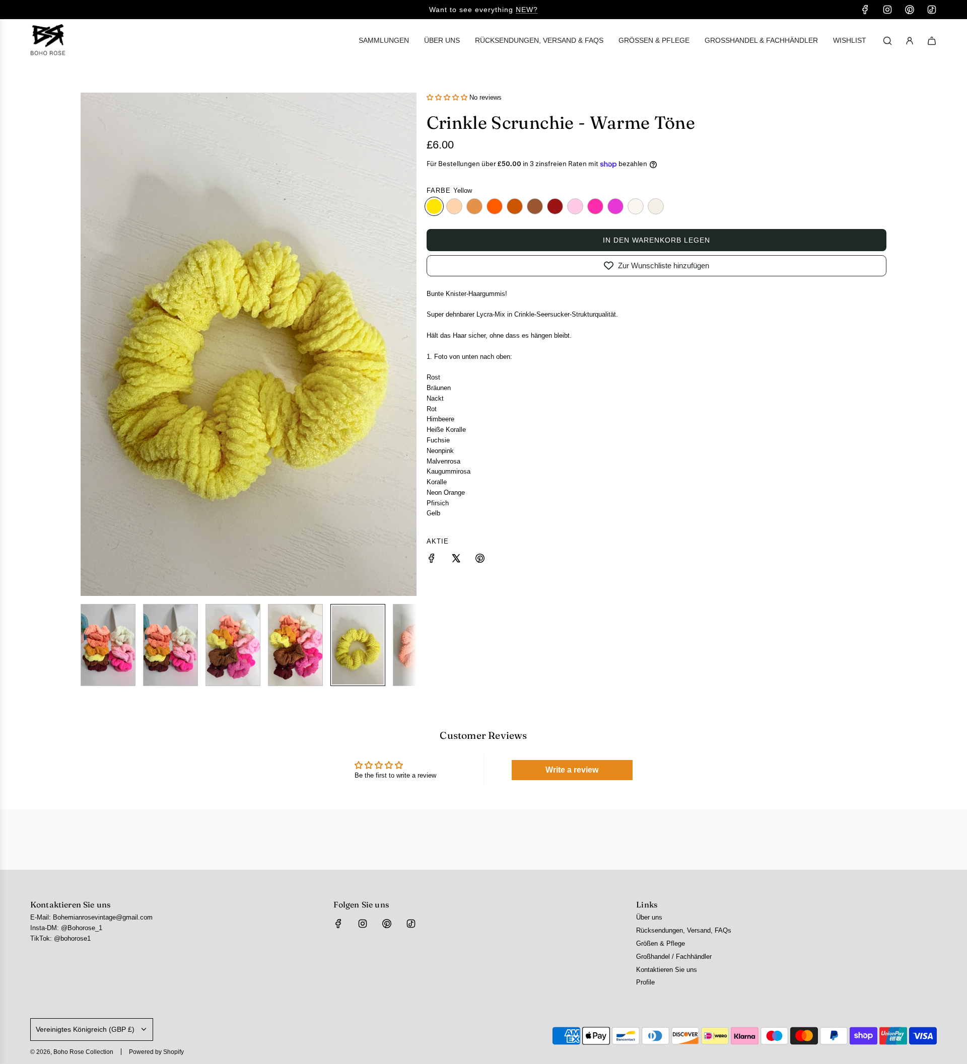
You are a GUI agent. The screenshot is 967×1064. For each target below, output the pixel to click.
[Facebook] (865, 10)
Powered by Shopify (156, 1051)
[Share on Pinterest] (480, 560)
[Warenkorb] (932, 41)
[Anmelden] (910, 41)
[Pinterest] (910, 10)
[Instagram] (887, 10)
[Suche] (887, 41)
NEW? (527, 10)
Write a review (571, 770)
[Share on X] (456, 560)
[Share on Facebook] (432, 560)
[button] (89, 344)
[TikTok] (932, 10)
